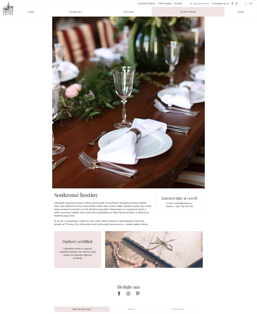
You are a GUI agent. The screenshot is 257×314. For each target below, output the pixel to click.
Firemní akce (75, 11)
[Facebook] (232, 3)
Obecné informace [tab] (82, 309)
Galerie (240, 11)
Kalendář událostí (146, 3)
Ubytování (128, 11)
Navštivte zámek (188, 11)
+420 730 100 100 (201, 3)
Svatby (31, 11)
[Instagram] (236, 3)
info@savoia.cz (221, 3)
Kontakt (178, 3)
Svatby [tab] (131, 309)
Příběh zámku (164, 3)
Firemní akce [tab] (178, 309)
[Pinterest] (137, 293)
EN (251, 3)
